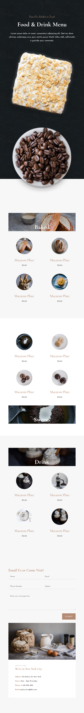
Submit (69, 616)
